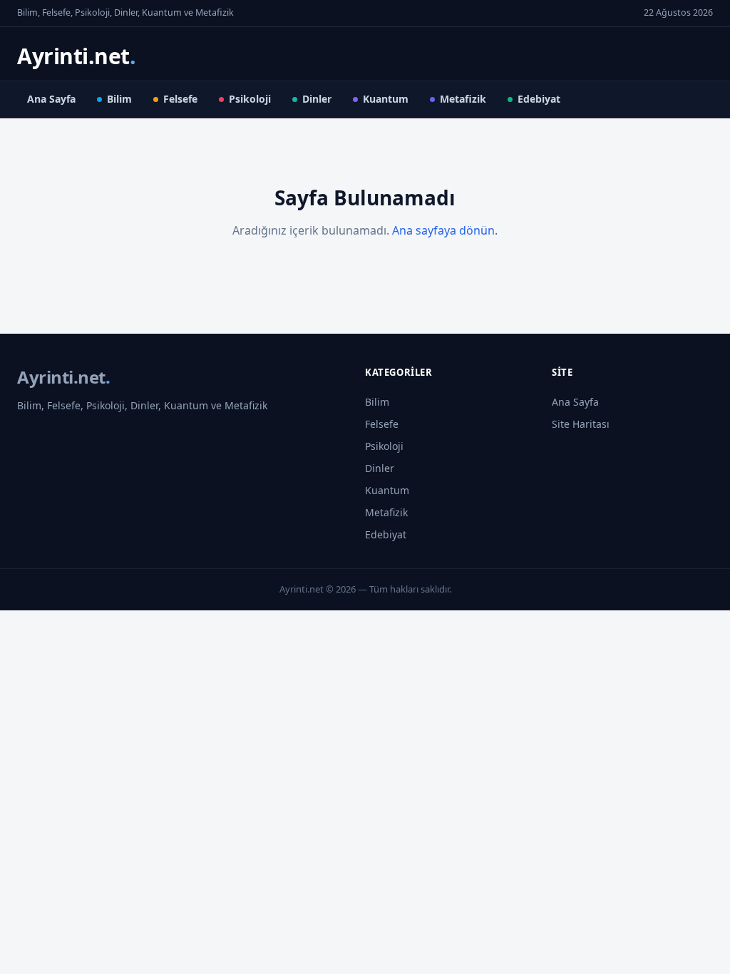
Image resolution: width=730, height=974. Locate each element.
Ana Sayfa (51, 99)
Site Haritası (581, 424)
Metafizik (463, 99)
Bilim (119, 99)
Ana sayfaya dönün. (445, 230)
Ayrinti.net (76, 56)
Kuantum (385, 99)
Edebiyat (539, 99)
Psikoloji (250, 99)
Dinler (316, 99)
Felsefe (180, 99)
